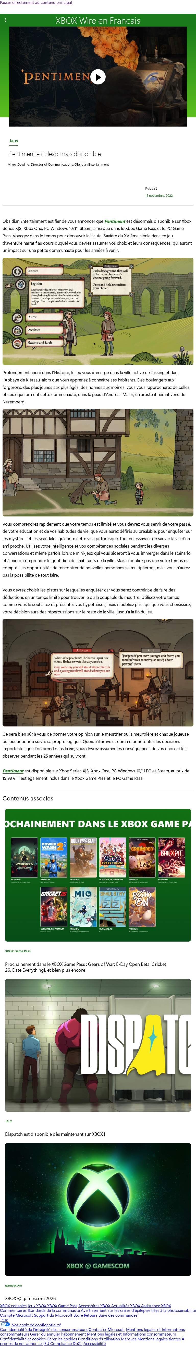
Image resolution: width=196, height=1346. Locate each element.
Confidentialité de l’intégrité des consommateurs (44, 1329)
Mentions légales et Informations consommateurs (131, 1334)
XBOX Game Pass (18, 952)
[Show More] (5, 20)
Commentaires (13, 1310)
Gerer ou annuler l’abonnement (58, 1334)
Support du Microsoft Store (58, 1315)
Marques (129, 1338)
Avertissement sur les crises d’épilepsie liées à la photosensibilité (138, 1310)
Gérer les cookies (62, 1338)
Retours (90, 1315)
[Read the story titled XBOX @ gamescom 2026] (98, 1209)
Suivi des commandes (118, 1315)
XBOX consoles (13, 1305)
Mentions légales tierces (159, 1338)
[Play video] (98, 76)
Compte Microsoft (16, 1315)
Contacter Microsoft (107, 1329)
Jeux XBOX (37, 1305)
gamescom (13, 1286)
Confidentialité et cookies (23, 1338)
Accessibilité (94, 1343)
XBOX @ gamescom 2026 (30, 1298)
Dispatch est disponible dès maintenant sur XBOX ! (55, 1134)
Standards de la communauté (54, 1310)
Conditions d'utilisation (99, 1338)
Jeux (13, 142)
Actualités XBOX (126, 1305)
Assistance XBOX (156, 1305)
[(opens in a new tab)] (98, 1045)
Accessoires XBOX (94, 1305)
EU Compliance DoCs (63, 1343)
